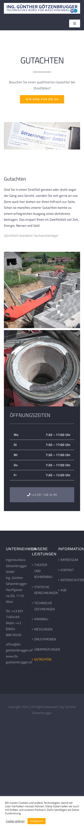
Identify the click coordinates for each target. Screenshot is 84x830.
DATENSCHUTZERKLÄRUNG (68, 579)
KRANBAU (41, 619)
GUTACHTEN (42, 659)
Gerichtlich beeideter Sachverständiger (31, 235)
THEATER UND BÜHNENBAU (42, 570)
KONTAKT (67, 570)
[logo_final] (42, 4)
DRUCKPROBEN (42, 639)
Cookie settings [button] (15, 821)
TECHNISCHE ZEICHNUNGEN (42, 606)
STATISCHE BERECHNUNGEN (42, 590)
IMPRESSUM (68, 559)
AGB (63, 590)
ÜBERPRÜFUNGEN (42, 649)
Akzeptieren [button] (36, 821)
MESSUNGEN (42, 629)
